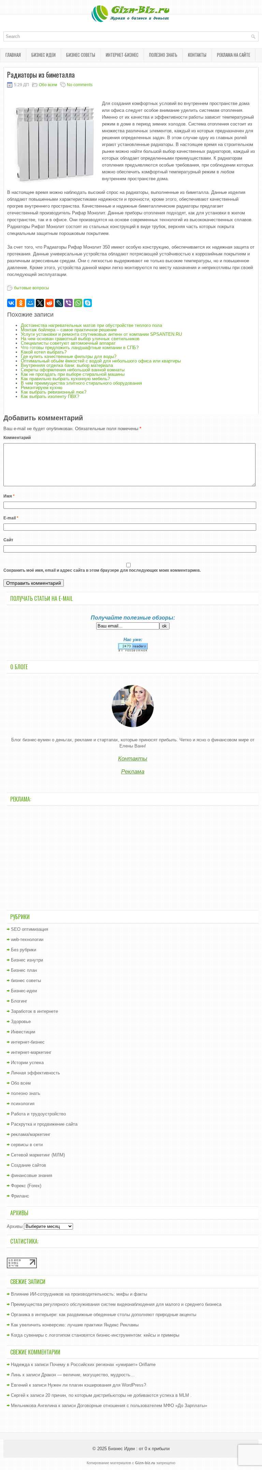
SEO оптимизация (29, 929)
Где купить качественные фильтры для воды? (68, 356)
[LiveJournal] (59, 303)
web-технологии (27, 939)
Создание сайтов (28, 1165)
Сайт (8, 540)
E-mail (10, 518)
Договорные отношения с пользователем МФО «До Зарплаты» (142, 1405)
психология (22, 1103)
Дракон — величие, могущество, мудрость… (88, 1374)
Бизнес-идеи (24, 990)
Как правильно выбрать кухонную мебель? (65, 378)
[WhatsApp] (78, 303)
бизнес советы (80, 54)
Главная (13, 54)
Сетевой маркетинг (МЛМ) (38, 1154)
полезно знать (163, 54)
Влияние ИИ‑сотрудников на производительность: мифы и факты (79, 1294)
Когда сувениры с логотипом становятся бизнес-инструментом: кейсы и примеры (95, 1335)
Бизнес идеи (43, 54)
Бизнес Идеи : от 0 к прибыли (139, 1448)
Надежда (20, 1364)
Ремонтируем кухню (41, 387)
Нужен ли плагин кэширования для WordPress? (97, 1385)
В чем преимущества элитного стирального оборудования (81, 383)
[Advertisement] (133, 857)
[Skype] (88, 303)
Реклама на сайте (233, 54)
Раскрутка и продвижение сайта (44, 1124)
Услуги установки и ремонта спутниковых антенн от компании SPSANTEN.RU (101, 334)
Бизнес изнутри (27, 960)
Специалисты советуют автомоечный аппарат (68, 343)
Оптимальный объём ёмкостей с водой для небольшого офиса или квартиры (101, 360)
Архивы (15, 1226)
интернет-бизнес (122, 54)
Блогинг (19, 1001)
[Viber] (68, 303)
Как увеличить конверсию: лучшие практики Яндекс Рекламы (75, 1324)
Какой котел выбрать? (44, 352)
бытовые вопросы (31, 288)
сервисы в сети (27, 1144)
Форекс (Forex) (26, 1185)
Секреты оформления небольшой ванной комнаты (73, 369)
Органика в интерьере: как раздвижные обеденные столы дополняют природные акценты (103, 1314)
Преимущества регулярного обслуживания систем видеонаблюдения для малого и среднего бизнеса (116, 1304)
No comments (79, 84)
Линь (16, 1374)
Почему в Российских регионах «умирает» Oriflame (103, 1364)
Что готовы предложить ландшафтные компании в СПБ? (80, 347)
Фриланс (20, 1195)
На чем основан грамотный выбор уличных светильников (80, 338)
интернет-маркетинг (31, 1052)
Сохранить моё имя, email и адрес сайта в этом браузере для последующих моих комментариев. (102, 570)
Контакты (197, 54)
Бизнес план (24, 970)
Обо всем (48, 84)
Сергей (18, 1395)
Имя (9, 496)
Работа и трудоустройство (38, 1113)
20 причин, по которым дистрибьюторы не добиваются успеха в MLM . (118, 1395)
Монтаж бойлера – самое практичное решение (69, 329)
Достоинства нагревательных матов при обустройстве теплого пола (91, 325)
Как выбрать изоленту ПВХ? (50, 396)
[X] (40, 303)
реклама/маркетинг (30, 1134)
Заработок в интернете (34, 1011)
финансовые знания (31, 1175)
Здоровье (21, 1021)
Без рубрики (23, 949)
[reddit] (49, 303)
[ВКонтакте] (11, 303)
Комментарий (17, 437)
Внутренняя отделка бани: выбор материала (67, 365)
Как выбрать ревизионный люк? (53, 392)
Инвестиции (23, 1031)
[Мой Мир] (30, 303)
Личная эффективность (35, 1072)
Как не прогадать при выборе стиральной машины (73, 374)
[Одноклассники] (21, 303)
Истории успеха (27, 1062)
